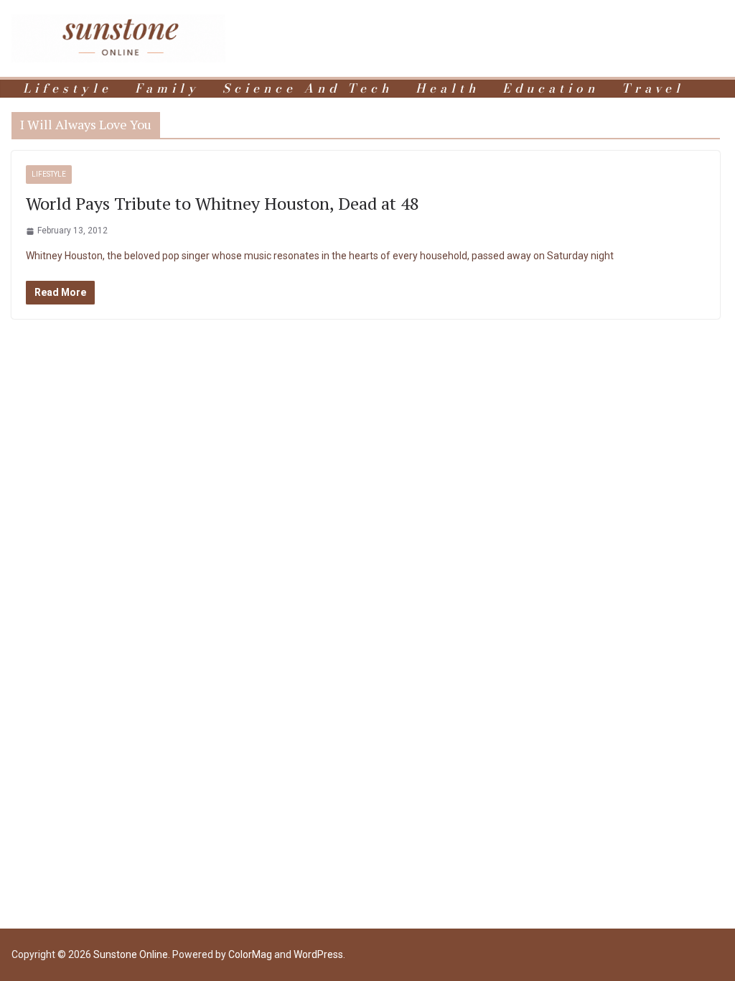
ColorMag (250, 954)
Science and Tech (308, 88)
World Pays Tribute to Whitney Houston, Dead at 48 (222, 203)
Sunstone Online (130, 954)
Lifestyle (67, 88)
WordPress (318, 954)
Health (447, 88)
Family (167, 88)
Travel (653, 88)
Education (550, 88)
